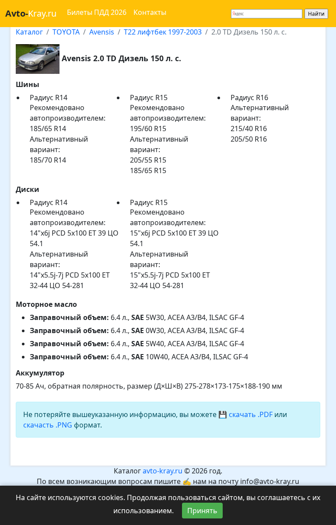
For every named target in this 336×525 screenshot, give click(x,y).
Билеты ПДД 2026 (96, 12)
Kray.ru (30, 13)
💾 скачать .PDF (245, 414)
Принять (202, 510)
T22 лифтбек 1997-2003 (163, 32)
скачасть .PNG (47, 425)
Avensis (101, 32)
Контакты (149, 12)
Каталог (29, 32)
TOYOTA (66, 32)
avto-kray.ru (162, 471)
